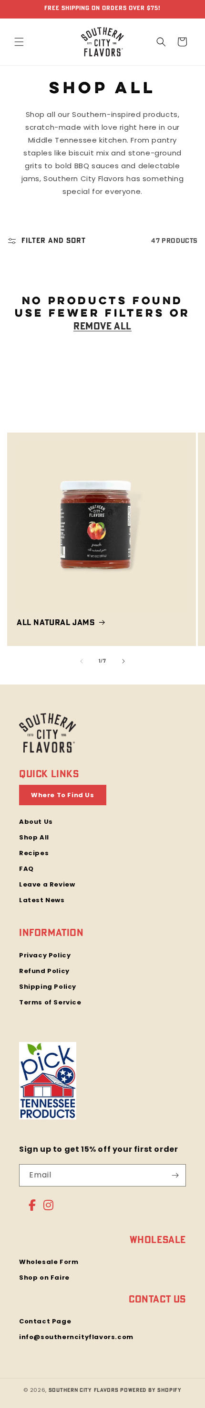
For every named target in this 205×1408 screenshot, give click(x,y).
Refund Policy (44, 970)
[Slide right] (123, 661)
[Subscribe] (174, 1175)
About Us (36, 821)
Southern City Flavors (84, 1390)
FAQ (26, 868)
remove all (102, 326)
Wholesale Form (48, 1261)
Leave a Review (47, 884)
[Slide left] (81, 661)
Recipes (34, 853)
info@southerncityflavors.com (76, 1336)
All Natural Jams (56, 622)
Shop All (34, 837)
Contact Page (45, 1321)
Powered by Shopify (151, 1390)
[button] (19, 41)
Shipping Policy (47, 986)
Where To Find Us (62, 795)
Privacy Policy (45, 955)
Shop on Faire (44, 1277)
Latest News (42, 900)
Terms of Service (50, 1002)
